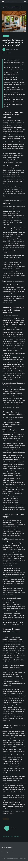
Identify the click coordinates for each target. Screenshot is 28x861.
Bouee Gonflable (9, 2)
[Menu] (24, 1)
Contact (14, 852)
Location (8, 6)
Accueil (3, 6)
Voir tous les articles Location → (11, 836)
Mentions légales (6, 852)
